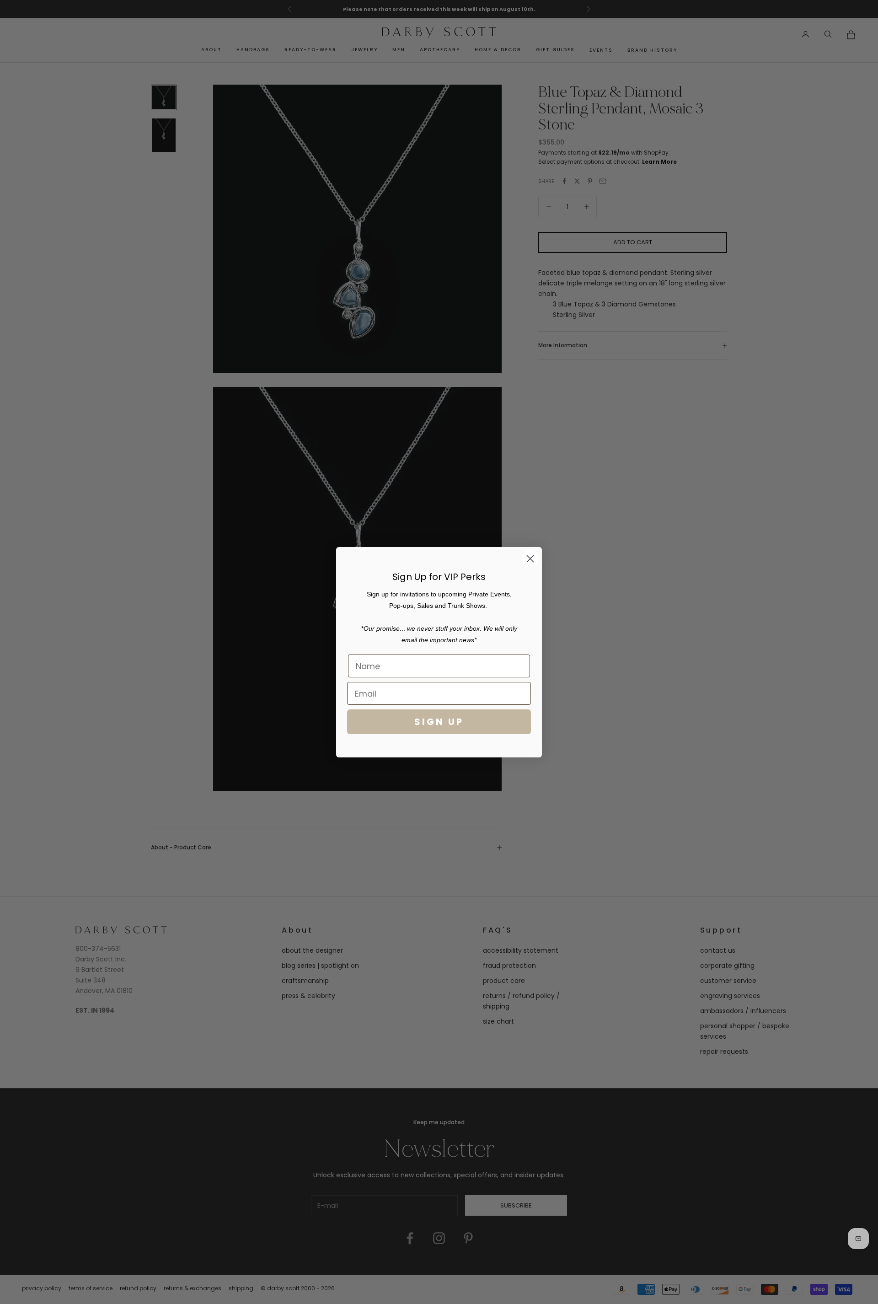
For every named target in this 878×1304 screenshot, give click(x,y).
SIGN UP (439, 721)
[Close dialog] (530, 559)
